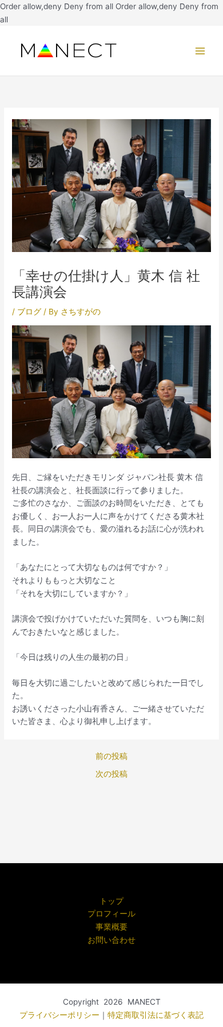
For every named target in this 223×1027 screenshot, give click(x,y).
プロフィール (111, 913)
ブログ (29, 311)
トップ (111, 901)
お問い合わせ (111, 940)
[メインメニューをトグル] (200, 50)
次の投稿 (111, 774)
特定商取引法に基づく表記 (155, 1015)
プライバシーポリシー (59, 1015)
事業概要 (111, 926)
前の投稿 (111, 757)
